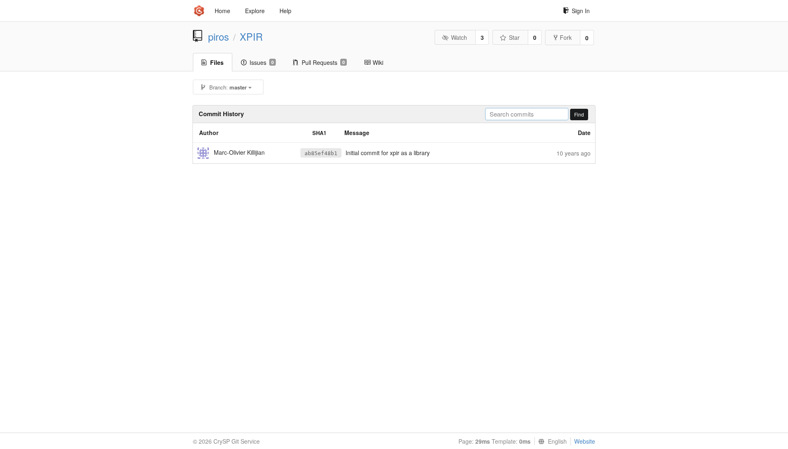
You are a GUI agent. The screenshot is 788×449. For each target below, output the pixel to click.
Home (222, 11)
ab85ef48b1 (321, 153)
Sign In (581, 11)
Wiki (378, 62)
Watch (459, 37)
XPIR (251, 37)
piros (218, 37)
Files (217, 62)
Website (584, 441)
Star (514, 37)
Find (579, 114)
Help (285, 11)
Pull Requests (323, 62)
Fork (566, 37)
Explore (255, 11)
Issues (262, 62)
